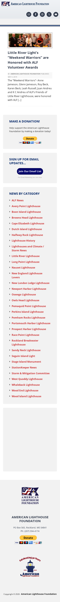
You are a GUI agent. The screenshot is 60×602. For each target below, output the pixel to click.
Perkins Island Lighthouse (28, 311)
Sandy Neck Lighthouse (26, 350)
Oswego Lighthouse (24, 294)
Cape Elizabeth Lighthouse (28, 223)
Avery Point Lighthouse (26, 206)
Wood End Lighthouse (25, 390)
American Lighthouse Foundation (30, 4)
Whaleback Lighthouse (26, 384)
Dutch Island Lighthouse (27, 229)
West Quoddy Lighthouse (27, 379)
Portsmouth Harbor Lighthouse (31, 323)
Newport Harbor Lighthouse (29, 289)
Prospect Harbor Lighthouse (29, 329)
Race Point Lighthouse (25, 335)
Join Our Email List (30, 171)
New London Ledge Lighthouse (30, 283)
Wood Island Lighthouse (26, 396)
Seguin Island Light (23, 356)
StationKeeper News (24, 367)
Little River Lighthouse (26, 256)
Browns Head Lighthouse (27, 217)
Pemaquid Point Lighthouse (29, 306)
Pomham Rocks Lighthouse (28, 317)
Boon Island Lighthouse (26, 212)
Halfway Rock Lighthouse (27, 235)
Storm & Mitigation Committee (31, 373)
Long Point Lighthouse (25, 262)
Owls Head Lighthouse (25, 300)
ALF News (18, 200)
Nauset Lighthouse (23, 267)
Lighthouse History (23, 240)
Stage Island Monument (26, 361)
